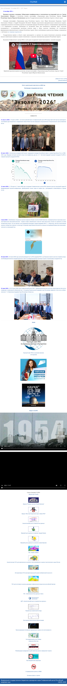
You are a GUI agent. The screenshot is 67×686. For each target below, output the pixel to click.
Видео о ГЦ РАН (33, 410)
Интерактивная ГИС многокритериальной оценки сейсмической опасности (33, 573)
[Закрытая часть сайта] (61, 78)
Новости (33, 116)
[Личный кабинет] (62, 80)
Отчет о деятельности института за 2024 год (33, 85)
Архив (33, 322)
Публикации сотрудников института (33, 88)
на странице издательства (14, 32)
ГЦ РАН (33, 2)
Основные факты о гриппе (33, 675)
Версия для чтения (33, 494)
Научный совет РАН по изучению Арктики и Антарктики (33, 353)
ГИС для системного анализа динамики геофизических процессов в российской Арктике (33, 584)
